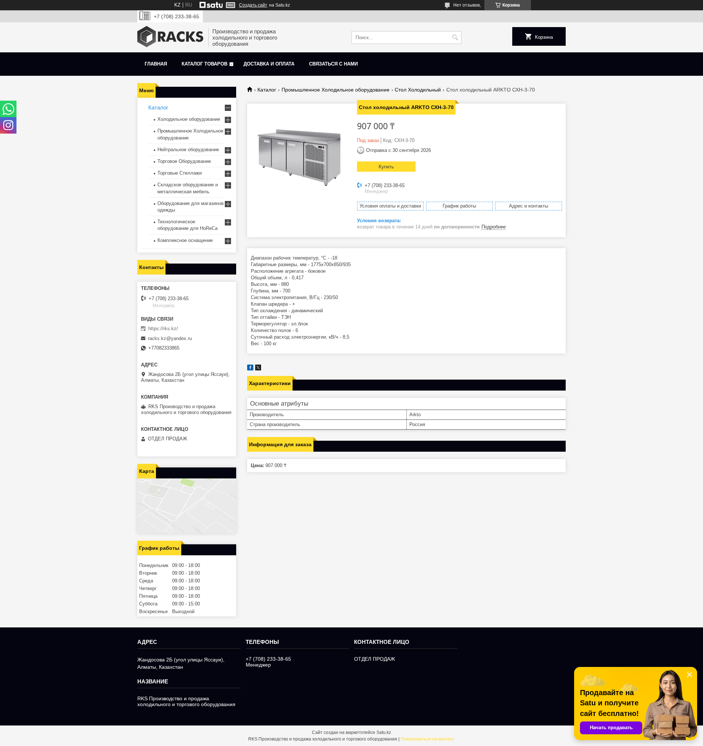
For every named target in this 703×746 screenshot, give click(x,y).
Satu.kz (383, 732)
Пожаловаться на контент (428, 739)
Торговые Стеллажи (179, 173)
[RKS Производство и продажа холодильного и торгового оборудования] (170, 37)
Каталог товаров (204, 64)
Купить (386, 166)
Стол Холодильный (418, 90)
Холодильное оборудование (188, 119)
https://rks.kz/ (163, 328)
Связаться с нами (333, 64)
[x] (258, 369)
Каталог (266, 90)
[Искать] (455, 37)
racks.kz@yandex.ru (170, 338)
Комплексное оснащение (185, 240)
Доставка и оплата (268, 64)
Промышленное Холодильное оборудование (336, 90)
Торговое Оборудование (184, 161)
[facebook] (250, 369)
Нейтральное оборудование (188, 149)
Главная (156, 64)
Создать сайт (253, 5)
